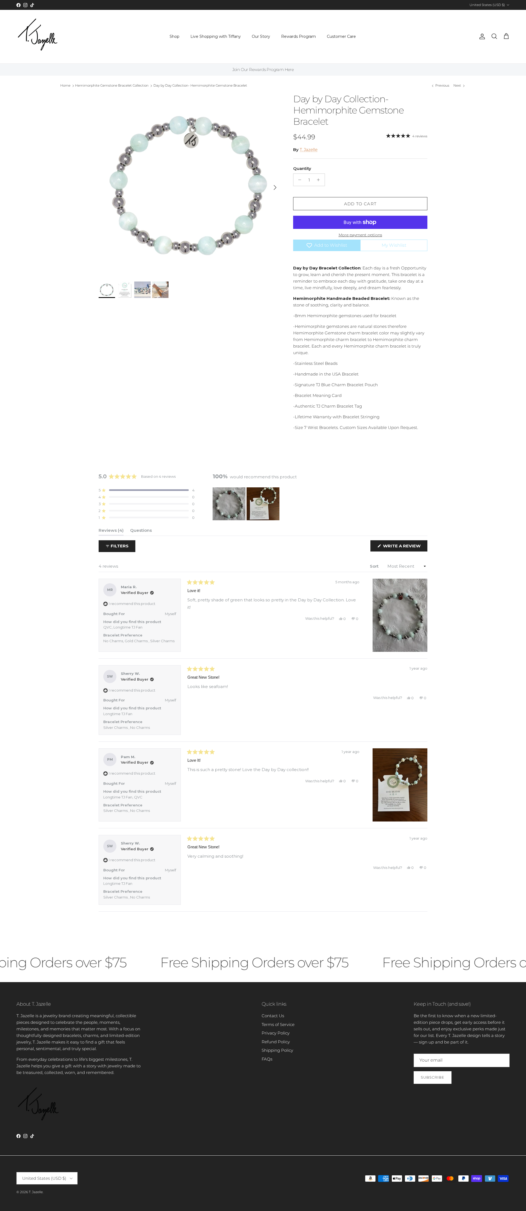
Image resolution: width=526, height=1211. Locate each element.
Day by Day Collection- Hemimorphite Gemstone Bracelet (200, 85)
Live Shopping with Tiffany (215, 36)
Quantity (302, 168)
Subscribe (432, 1077)
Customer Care (341, 36)
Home (65, 85)
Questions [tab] (141, 531)
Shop (174, 36)
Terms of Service (278, 1024)
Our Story (261, 36)
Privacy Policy (276, 1033)
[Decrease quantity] (298, 180)
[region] (247, 503)
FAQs (267, 1059)
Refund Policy (276, 1041)
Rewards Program (298, 36)
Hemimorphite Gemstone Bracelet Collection (111, 85)
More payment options (360, 235)
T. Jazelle (309, 149)
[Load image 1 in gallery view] (190, 184)
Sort (375, 566)
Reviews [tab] (111, 531)
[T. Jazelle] (37, 36)
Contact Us (273, 1015)
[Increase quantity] (320, 180)
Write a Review (404, 547)
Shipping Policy (277, 1050)
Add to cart (360, 203)
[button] (147, 490)
